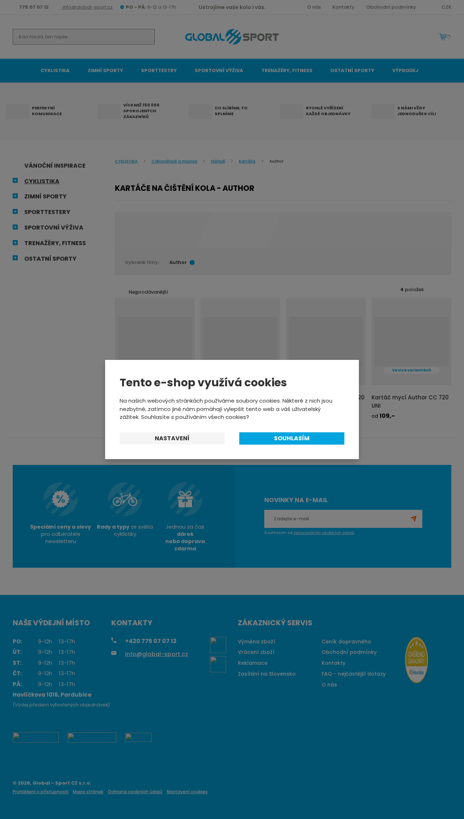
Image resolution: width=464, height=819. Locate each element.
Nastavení (172, 438)
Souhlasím (292, 438)
